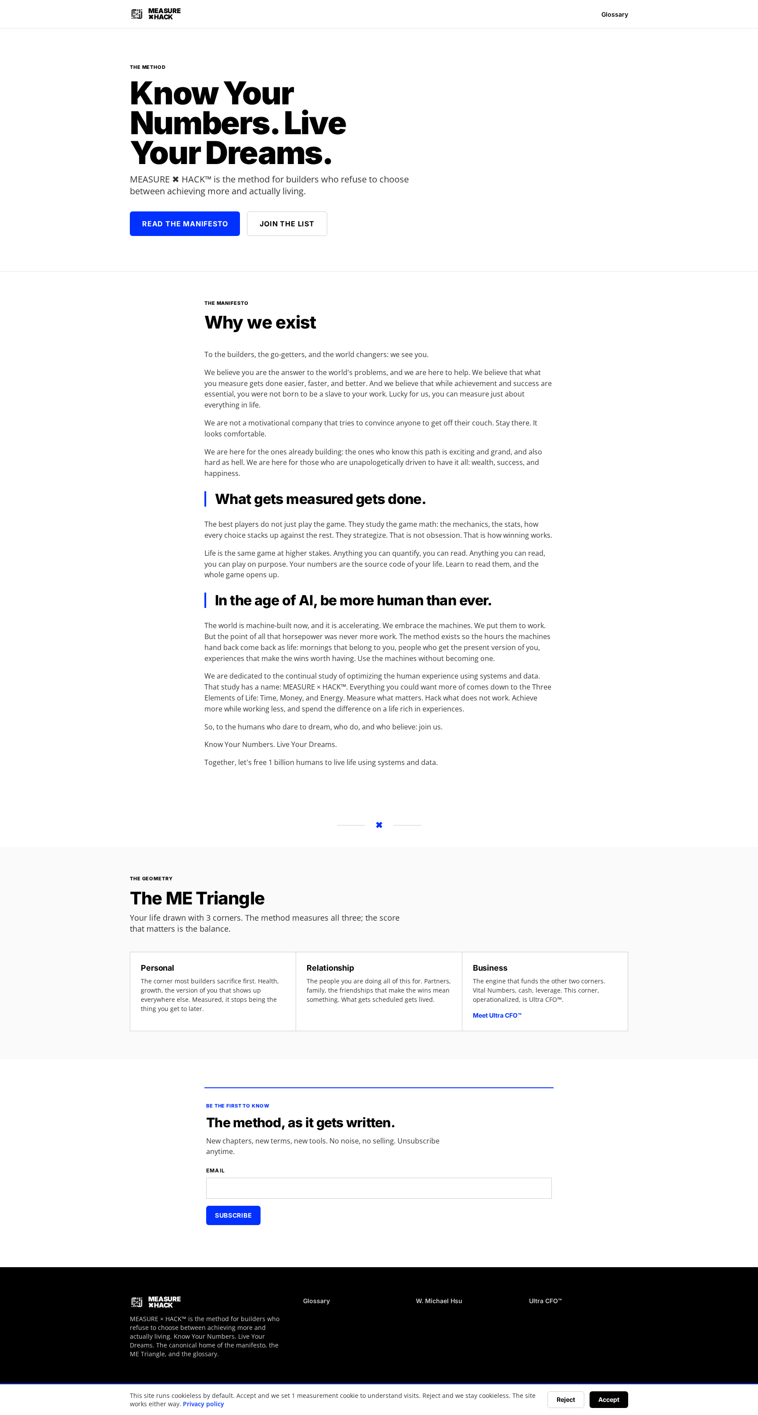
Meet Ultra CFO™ (497, 1015)
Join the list (287, 223)
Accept (608, 1399)
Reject (566, 1399)
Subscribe (233, 1215)
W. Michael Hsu (439, 1300)
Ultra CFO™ (545, 1300)
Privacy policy (203, 1404)
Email (215, 1170)
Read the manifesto (185, 223)
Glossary (614, 14)
